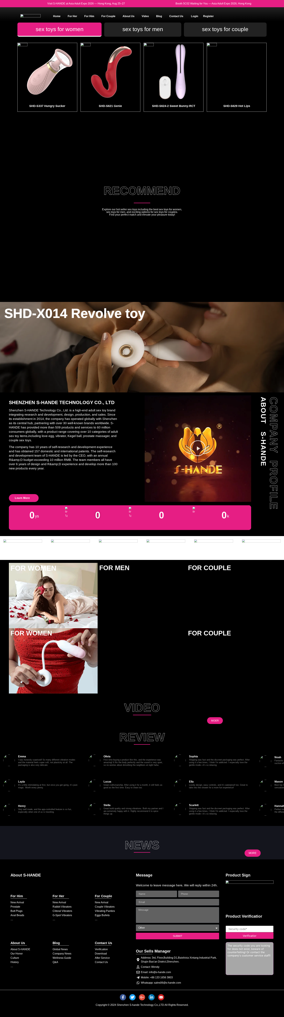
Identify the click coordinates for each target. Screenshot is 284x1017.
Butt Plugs (17, 911)
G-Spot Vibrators (62, 915)
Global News (60, 949)
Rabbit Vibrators (62, 906)
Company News (62, 953)
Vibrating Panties (105, 911)
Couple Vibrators (105, 906)
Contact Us (101, 962)
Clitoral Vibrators (62, 911)
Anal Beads (17, 915)
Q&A (55, 962)
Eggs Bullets (102, 915)
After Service (102, 957)
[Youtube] (161, 997)
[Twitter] (132, 997)
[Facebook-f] (123, 997)
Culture (15, 957)
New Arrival (17, 902)
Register (208, 16)
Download (101, 953)
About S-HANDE (20, 949)
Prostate (15, 906)
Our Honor (17, 953)
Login (194, 16)
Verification (101, 949)
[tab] (59, 30)
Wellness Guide (62, 957)
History (15, 962)
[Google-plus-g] (142, 997)
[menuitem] (56, 16)
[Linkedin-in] (151, 997)
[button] (198, 448)
